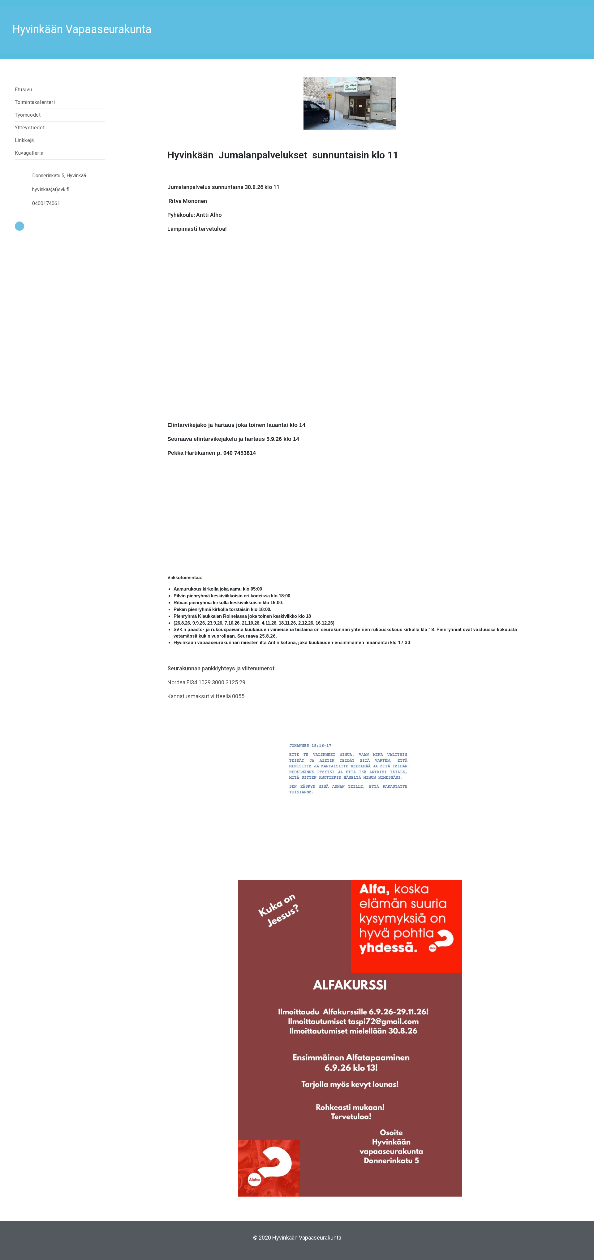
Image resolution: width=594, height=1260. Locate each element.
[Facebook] (19, 226)
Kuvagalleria (29, 153)
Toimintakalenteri (35, 102)
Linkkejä (24, 140)
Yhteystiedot (30, 128)
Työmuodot (28, 115)
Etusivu (23, 89)
